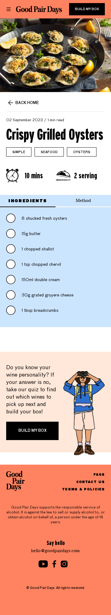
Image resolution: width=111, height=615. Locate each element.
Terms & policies (83, 489)
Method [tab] (83, 200)
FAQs (99, 474)
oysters (81, 152)
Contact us (90, 482)
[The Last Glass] (39, 10)
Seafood (49, 152)
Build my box (87, 9)
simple (18, 152)
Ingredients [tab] (27, 200)
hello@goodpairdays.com (55, 550)
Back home (27, 103)
